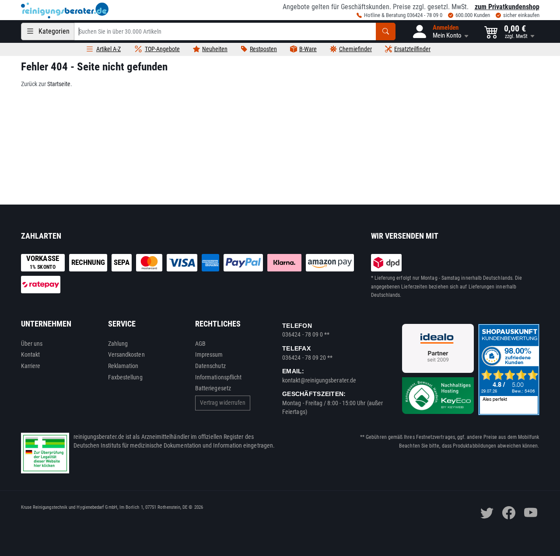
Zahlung (118, 343)
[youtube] (530, 512)
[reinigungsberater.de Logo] (64, 10)
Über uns (32, 343)
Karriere (31, 365)
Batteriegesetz (213, 388)
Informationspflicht (218, 377)
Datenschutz (210, 365)
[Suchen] (386, 31)
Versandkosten (126, 354)
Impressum (209, 354)
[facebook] (509, 512)
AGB (200, 343)
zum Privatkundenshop (507, 7)
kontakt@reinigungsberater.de (319, 380)
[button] (439, 31)
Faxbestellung (125, 377)
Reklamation (123, 365)
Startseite (58, 83)
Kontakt (30, 354)
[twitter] (487, 512)
